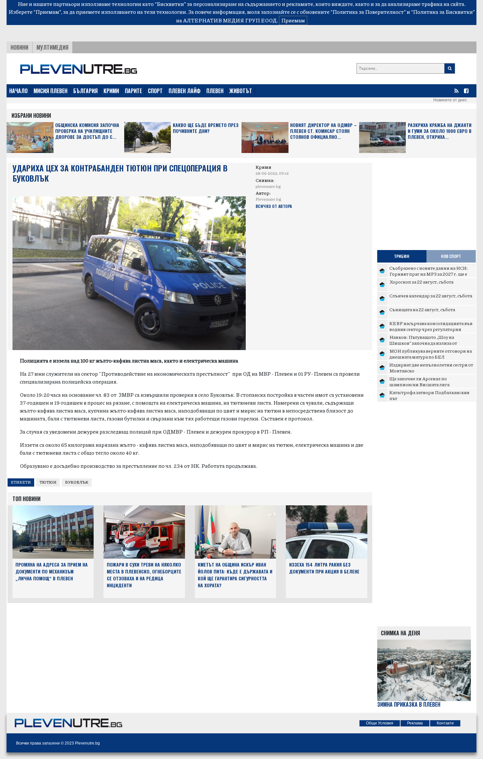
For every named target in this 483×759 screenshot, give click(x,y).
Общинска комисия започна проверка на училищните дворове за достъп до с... (87, 131)
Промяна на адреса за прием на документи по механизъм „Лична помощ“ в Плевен (51, 571)
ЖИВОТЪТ (240, 91)
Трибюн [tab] (401, 256)
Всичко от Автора (274, 206)
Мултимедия (52, 47)
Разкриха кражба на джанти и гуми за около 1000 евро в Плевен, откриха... (440, 131)
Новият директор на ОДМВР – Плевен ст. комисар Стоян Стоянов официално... (323, 131)
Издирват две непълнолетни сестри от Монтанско (431, 367)
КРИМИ (111, 91)
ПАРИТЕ (133, 91)
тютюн (48, 482)
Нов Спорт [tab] (451, 256)
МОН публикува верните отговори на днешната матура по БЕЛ (430, 353)
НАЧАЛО (18, 91)
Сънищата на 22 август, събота (422, 309)
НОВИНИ (19, 47)
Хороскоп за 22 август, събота (421, 281)
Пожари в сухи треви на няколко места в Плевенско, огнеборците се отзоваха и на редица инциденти (144, 574)
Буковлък (76, 482)
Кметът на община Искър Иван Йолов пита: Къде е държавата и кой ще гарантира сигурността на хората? (235, 574)
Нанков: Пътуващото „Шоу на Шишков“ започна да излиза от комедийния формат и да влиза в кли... (431, 343)
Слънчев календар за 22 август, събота (430, 295)
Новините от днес (450, 100)
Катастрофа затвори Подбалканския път (429, 395)
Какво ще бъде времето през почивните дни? (206, 128)
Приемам (293, 20)
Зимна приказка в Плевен (408, 704)
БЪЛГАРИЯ (85, 91)
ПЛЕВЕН (214, 91)
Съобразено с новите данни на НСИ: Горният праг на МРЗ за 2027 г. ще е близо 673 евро (428, 274)
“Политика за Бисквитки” (443, 11)
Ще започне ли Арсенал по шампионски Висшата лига (419, 381)
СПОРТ (155, 91)
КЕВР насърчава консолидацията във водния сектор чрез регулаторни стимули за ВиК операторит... (430, 329)
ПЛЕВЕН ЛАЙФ (184, 91)
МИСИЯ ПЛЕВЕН (50, 91)
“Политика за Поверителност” (368, 11)
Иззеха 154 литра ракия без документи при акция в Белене (324, 568)
